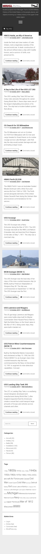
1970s (18, 475)
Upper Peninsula (13, 502)
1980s (24, 475)
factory (6, 487)
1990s (29, 475)
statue (27, 498)
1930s (27, 471)
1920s (23, 471)
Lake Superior (22, 489)
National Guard (9, 498)
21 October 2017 (15, 127)
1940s (33, 470)
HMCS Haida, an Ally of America (18, 35)
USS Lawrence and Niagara (16, 308)
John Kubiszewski (27, 38)
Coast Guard (12, 483)
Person (8, 453)
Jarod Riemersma (27, 127)
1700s (6, 471)
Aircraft (8, 438)
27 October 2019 (15, 38)
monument (32, 493)
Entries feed (10, 524)
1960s (13, 475)
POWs (21, 498)
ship (24, 498)
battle (21, 479)
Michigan (13, 493)
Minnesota (23, 493)
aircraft (7, 479)
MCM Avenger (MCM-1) (20, 259)
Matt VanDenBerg (27, 386)
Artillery (8, 441)
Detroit (34, 482)
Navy (16, 497)
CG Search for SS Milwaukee (16, 125)
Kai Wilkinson (26, 310)
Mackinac (28, 489)
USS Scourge (10, 218)
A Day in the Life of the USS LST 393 (20, 77)
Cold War (21, 482)
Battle (8, 443)
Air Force (15, 478)
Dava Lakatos (26, 91)
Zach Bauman (26, 181)
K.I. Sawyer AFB (31, 487)
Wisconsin (8, 507)
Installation (9, 446)
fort (10, 486)
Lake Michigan (14, 489)
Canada (26, 479)
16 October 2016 (15, 220)
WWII (16, 506)
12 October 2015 (15, 310)
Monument (9, 448)
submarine (33, 498)
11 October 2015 (15, 348)
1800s (12, 470)
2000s (34, 475)
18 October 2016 (15, 181)
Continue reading (12, 61)
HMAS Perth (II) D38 (20, 167)
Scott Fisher (25, 220)
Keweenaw (6, 489)
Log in (8, 521)
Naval (8, 451)
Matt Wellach (26, 274)
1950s (7, 475)
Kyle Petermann (27, 348)
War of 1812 (26, 501)
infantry (24, 487)
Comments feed (11, 526)
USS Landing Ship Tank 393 (16, 384)
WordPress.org (11, 529)
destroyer (28, 483)
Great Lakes (16, 487)
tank (5, 502)
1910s (19, 471)
